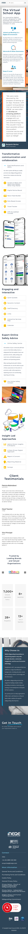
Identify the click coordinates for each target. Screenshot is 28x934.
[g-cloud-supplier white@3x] (14, 845)
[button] (14, 166)
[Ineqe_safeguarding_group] (4, 2)
